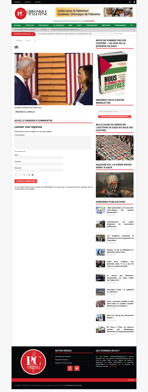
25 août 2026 (112, 215)
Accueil (17, 25)
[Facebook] (130, 2)
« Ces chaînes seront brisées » (25, 29)
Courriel (17, 161)
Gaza (79, 25)
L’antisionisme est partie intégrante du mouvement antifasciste (120, 224)
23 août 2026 (112, 243)
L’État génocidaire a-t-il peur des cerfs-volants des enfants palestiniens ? (120, 210)
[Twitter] (134, 2)
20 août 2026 (112, 308)
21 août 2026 (112, 282)
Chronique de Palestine (63, 356)
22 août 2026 (112, 268)
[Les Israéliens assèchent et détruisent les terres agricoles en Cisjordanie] (100, 238)
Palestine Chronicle (61, 360)
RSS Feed (131, 380)
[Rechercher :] (124, 34)
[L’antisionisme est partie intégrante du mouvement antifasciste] (100, 224)
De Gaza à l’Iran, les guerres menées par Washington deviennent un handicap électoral (120, 329)
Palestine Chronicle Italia (63, 363)
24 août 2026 (112, 229)
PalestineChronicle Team (74, 385)
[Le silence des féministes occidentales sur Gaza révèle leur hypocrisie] (100, 277)
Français (17, 2)
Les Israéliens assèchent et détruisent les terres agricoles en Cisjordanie (120, 238)
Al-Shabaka (58, 25)
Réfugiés (106, 25)
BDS (70, 25)
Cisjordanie (91, 25)
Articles (30, 25)
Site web (17, 168)
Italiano (38, 2)
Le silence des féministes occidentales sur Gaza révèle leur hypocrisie (120, 278)
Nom (16, 155)
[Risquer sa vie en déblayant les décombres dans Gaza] (100, 252)
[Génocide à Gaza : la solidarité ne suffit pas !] (100, 291)
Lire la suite (113, 366)
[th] (53, 104)
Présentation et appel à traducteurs (65, 29)
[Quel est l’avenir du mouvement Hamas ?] (100, 317)
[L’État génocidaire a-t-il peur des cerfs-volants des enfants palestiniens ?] (100, 210)
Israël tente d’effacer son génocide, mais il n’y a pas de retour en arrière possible (120, 264)
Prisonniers (120, 25)
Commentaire (19, 135)
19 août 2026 (112, 334)
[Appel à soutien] (94, 16)
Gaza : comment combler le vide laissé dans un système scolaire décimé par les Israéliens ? (120, 303)
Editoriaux (44, 25)
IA (131, 25)
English (27, 2)
